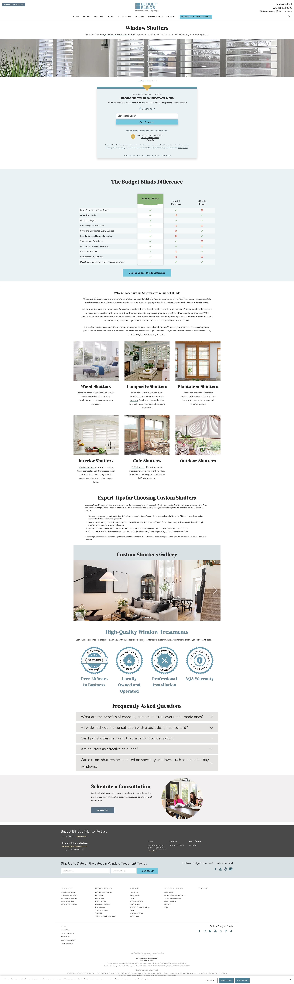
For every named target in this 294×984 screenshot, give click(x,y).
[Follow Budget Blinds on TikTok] (231, 931)
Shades (86, 17)
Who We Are (134, 892)
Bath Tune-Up (99, 898)
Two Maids (98, 913)
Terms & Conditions (67, 933)
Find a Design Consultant (69, 895)
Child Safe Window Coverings (139, 907)
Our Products (146, 81)
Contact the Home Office (69, 904)
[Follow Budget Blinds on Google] (231, 868)
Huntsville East (283, 4)
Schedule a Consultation (196, 16)
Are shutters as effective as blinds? (109, 748)
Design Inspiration (170, 901)
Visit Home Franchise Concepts (105, 916)
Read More (153, 851)
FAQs (166, 907)
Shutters (98, 17)
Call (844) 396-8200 (67, 901)
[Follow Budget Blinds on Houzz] (210, 931)
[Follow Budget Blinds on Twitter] (221, 931)
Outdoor (139, 17)
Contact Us (103, 810)
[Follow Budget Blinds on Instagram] (205, 931)
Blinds (76, 17)
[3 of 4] (148, 617)
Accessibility (65, 937)
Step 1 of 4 (148, 108)
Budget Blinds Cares (136, 901)
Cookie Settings (210, 980)
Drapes (110, 17)
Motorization (124, 17)
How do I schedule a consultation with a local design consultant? (134, 727)
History (132, 898)
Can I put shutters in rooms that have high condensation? (127, 738)
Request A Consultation (68, 892)
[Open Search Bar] (289, 16)
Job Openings (134, 916)
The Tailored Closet (101, 910)
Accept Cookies (242, 980)
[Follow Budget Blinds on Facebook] (215, 868)
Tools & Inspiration (173, 888)
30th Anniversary (135, 904)
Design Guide (168, 892)
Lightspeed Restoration (102, 904)
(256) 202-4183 (283, 7)
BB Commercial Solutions (103, 892)
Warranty (133, 910)
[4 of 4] (150, 617)
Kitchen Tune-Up (100, 901)
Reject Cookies (226, 980)
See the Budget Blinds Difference (147, 272)
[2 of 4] (146, 617)
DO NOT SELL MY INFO (68, 940)
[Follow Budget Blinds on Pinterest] (226, 931)
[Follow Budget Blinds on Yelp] (225, 868)
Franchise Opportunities (13, 5)
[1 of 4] (143, 617)
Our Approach (134, 895)
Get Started (147, 122)
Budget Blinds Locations (69, 898)
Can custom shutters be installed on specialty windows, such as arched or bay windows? (145, 763)
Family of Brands (103, 888)
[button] (267, 11)
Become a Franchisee (136, 913)
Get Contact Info (284, 11)
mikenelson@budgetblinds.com (74, 846)
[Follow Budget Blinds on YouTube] (220, 868)
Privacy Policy (183, 148)
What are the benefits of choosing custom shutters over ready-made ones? (142, 716)
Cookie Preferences (67, 944)
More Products (155, 17)
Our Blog (203, 888)
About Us (171, 17)
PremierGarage (100, 907)
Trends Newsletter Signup (172, 898)
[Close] (290, 979)
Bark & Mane (99, 895)
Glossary (167, 904)
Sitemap (63, 926)
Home (139, 81)
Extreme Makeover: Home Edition (174, 895)
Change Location (81, 837)
